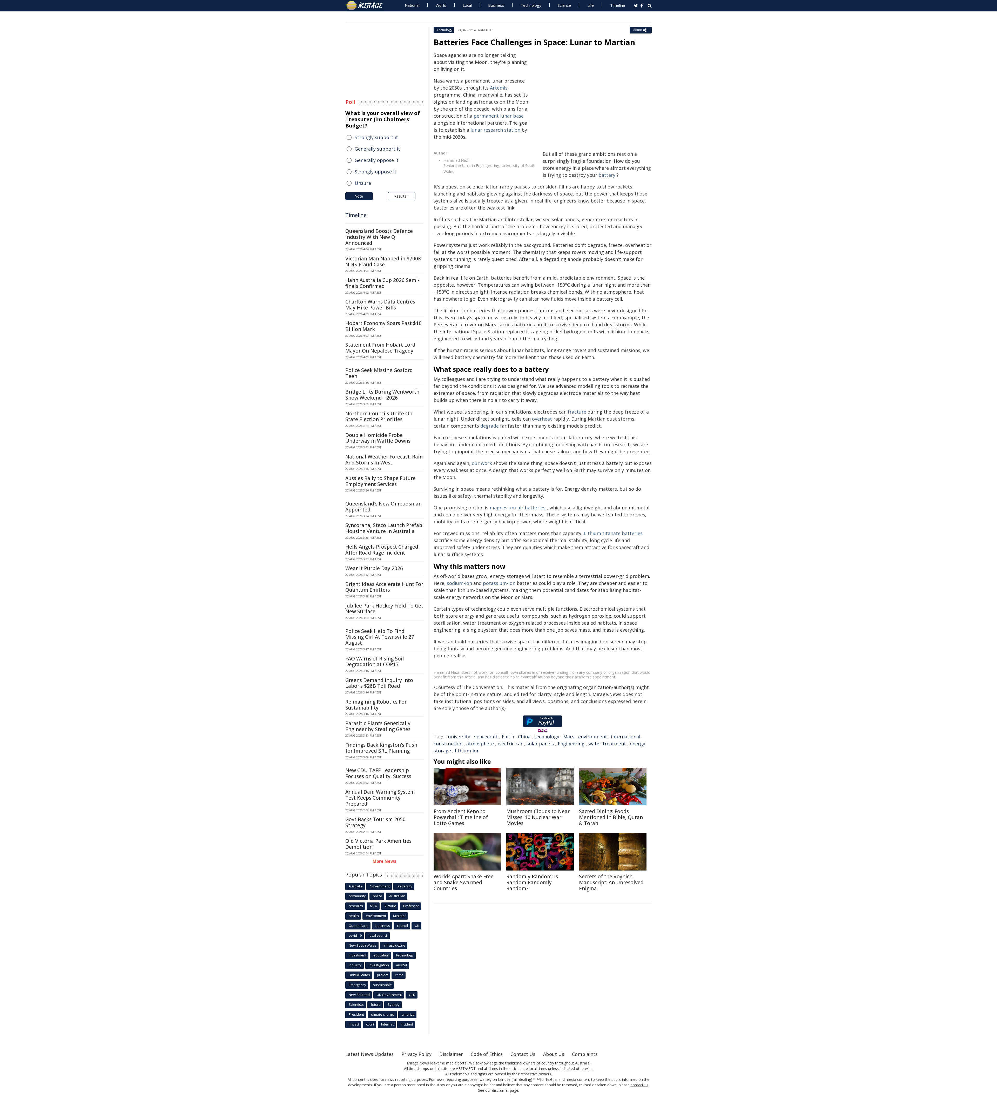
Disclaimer (451, 1054)
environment (592, 736)
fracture (577, 412)
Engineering (571, 743)
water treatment (607, 743)
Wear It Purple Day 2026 (374, 568)
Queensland (358, 925)
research (356, 905)
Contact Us (522, 1054)
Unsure (363, 183)
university (459, 736)
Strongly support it (376, 137)
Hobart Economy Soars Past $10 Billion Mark (383, 326)
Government (380, 886)
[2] (538, 1079)
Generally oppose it (377, 160)
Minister (399, 915)
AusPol (401, 965)
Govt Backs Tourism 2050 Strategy (375, 822)
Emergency (357, 984)
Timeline (617, 5)
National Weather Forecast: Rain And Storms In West (384, 459)
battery (606, 175)
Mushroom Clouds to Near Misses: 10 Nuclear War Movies (538, 817)
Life (590, 5)
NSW (374, 905)
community (357, 896)
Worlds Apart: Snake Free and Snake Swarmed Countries (464, 882)
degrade (489, 426)
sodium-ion (459, 583)
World (441, 5)
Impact (354, 1024)
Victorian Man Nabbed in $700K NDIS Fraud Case (383, 261)
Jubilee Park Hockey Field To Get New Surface (384, 608)
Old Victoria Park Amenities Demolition (378, 844)
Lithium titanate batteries (613, 533)
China (524, 736)
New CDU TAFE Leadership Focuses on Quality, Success (378, 773)
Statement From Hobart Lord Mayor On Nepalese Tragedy (380, 347)
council (402, 925)
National (412, 5)
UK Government (389, 994)
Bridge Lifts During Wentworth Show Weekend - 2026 (382, 394)
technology (546, 736)
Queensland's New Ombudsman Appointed (383, 506)
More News (384, 861)
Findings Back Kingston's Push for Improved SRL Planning (381, 747)
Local (467, 5)
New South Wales (362, 945)
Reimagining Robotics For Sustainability (376, 704)
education (381, 955)
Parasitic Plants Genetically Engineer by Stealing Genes (377, 726)
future (376, 1004)
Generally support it (377, 149)
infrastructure (394, 945)
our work (482, 463)
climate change (383, 1014)
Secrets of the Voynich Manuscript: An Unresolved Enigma (611, 882)
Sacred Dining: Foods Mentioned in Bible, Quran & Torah (611, 817)
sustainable (382, 984)
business (382, 925)
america (408, 1014)
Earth (508, 736)
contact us (639, 1084)
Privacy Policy (416, 1054)
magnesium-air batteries (517, 507)
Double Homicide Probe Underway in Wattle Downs (377, 438)
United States (359, 975)
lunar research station (495, 130)
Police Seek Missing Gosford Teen (379, 373)
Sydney (394, 1004)
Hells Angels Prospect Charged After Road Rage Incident (381, 549)
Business (496, 5)
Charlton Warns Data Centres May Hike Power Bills (380, 304)
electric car (510, 743)
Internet (387, 1024)
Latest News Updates (369, 1054)
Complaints (585, 1054)
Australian (397, 896)
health (354, 915)
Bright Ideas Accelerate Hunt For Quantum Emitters (384, 587)
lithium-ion (467, 750)
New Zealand (359, 994)
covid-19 (355, 935)
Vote (359, 196)
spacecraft (486, 736)
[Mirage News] (367, 5)
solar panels (540, 743)
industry (355, 965)
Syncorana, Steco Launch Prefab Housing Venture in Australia (383, 528)
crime (399, 975)
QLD (412, 994)
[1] (534, 1079)
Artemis (499, 88)
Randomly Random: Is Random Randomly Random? (532, 882)
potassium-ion (499, 583)
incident (407, 1024)
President (356, 1014)
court (370, 1024)
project (382, 975)
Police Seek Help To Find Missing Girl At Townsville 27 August (379, 637)
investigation (379, 965)
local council (378, 935)
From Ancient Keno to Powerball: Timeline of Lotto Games (461, 817)
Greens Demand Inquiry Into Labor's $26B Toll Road (379, 683)
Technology (531, 5)
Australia (356, 886)
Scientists (356, 1004)
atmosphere (480, 743)
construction (448, 743)
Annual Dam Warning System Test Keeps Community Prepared (380, 797)
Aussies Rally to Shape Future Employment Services (380, 481)
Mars (568, 736)
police (377, 896)
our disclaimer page (501, 1090)
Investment (357, 955)
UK (417, 925)
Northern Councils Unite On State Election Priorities (378, 416)
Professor (411, 905)
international (625, 736)
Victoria (390, 905)
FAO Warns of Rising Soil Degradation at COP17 (374, 661)
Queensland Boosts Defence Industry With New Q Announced (379, 237)
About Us (553, 1054)
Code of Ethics (487, 1054)
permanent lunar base (499, 116)
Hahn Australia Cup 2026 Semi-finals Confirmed (382, 283)
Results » (401, 196)
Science (564, 5)
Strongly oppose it (375, 171)
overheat (542, 419)
